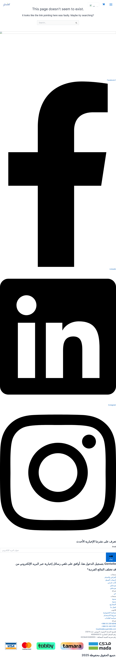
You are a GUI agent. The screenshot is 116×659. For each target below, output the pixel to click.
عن (115, 594)
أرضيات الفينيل (110, 580)
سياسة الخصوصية (109, 613)
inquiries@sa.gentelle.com (106, 629)
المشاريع (113, 604)
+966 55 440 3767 (109, 626)
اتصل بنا (113, 607)
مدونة (114, 599)
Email (114, 547)
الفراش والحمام (110, 577)
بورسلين (113, 585)
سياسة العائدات (110, 618)
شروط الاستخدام (110, 615)
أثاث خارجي (112, 583)
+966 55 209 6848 (108, 624)
